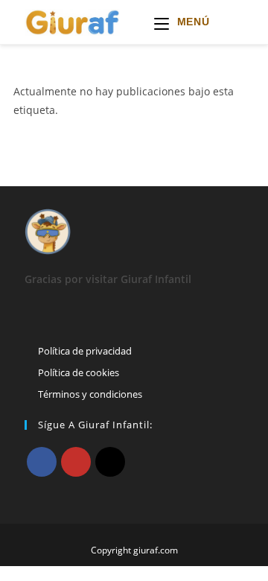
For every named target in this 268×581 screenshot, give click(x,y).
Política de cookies (78, 372)
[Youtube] (76, 462)
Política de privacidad (85, 351)
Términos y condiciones (90, 394)
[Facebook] (42, 462)
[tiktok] (110, 462)
